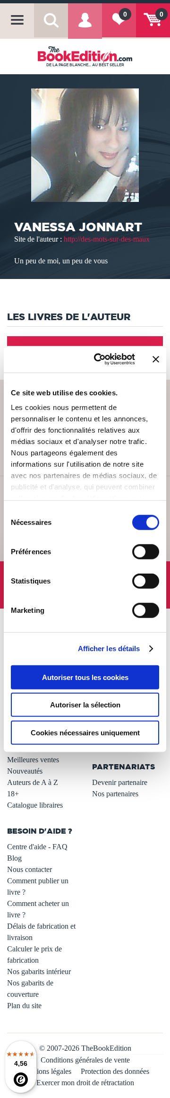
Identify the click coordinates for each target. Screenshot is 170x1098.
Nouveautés (24, 771)
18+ (13, 794)
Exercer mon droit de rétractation (85, 1083)
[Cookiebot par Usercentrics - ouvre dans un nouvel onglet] (99, 359)
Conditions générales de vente (85, 1060)
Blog (14, 858)
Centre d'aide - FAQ (37, 847)
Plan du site (24, 1006)
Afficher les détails (109, 649)
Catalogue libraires (35, 805)
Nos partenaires (115, 794)
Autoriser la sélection (85, 705)
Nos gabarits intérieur (39, 971)
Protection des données (115, 1071)
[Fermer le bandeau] (156, 359)
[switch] (145, 551)
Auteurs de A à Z (32, 782)
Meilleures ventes (33, 760)
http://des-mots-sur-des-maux (107, 239)
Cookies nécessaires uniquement (85, 732)
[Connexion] (85, 26)
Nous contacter (29, 869)
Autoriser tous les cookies (85, 677)
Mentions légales (46, 1071)
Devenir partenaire (119, 782)
